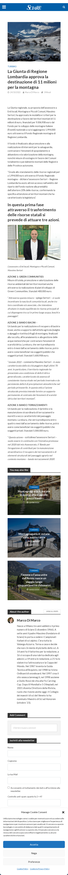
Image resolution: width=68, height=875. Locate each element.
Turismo (12, 66)
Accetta (34, 844)
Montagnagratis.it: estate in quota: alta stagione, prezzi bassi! (34, 495)
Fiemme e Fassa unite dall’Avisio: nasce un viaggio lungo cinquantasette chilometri (34, 580)
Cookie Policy (22, 869)
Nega (34, 853)
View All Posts (52, 611)
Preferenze (34, 861)
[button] (63, 812)
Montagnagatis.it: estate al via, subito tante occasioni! (34, 537)
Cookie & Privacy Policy (39, 869)
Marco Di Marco (32, 92)
